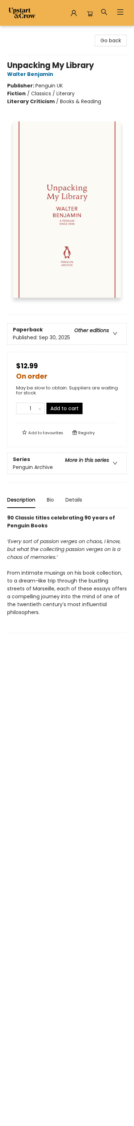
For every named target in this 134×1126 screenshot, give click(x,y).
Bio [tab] (50, 499)
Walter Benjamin (30, 74)
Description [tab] (21, 499)
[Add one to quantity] (39, 408)
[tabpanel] (67, 573)
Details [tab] (73, 499)
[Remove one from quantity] (20, 408)
